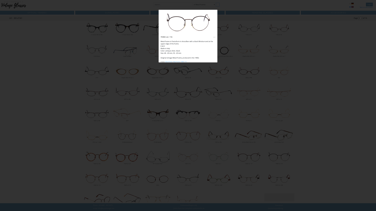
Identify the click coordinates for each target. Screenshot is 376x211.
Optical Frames (168, 61)
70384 (182, 61)
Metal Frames (176, 61)
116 (186, 61)
